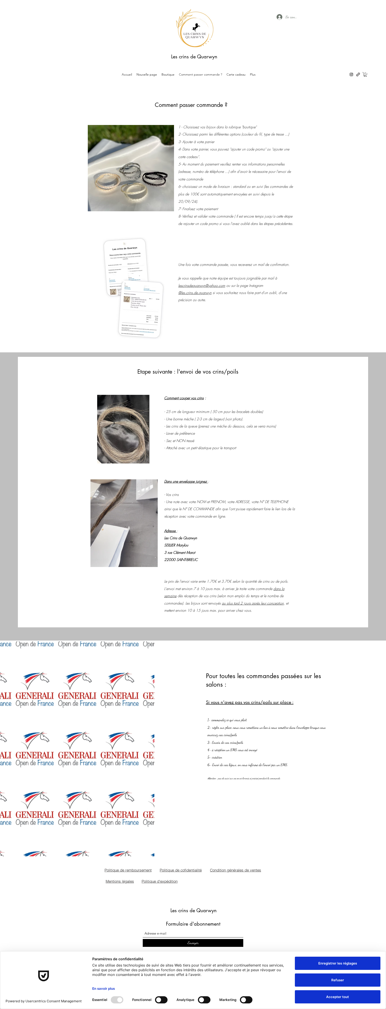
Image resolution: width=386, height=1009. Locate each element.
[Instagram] (351, 74)
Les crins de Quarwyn (194, 56)
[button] (365, 74)
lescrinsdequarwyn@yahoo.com (201, 285)
